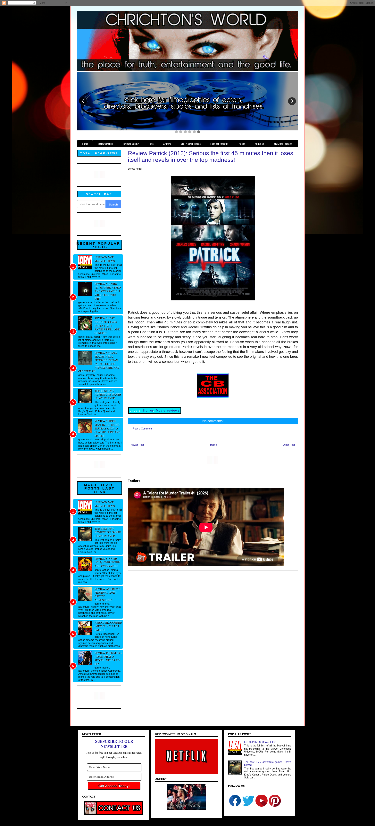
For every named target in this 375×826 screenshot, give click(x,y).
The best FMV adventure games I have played (108, 394)
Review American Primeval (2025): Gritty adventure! (108, 594)
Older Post (289, 444)
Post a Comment (142, 428)
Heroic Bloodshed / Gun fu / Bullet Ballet (108, 626)
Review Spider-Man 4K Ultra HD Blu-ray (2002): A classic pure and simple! (107, 428)
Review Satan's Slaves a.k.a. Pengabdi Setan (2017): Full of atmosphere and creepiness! (98, 362)
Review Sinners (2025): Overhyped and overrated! (107, 562)
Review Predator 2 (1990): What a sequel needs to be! (108, 658)
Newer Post (137, 444)
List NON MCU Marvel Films (105, 259)
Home (213, 444)
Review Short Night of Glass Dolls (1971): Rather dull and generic (107, 325)
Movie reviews (168, 410)
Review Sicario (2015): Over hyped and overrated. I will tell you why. (108, 291)
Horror (148, 410)
